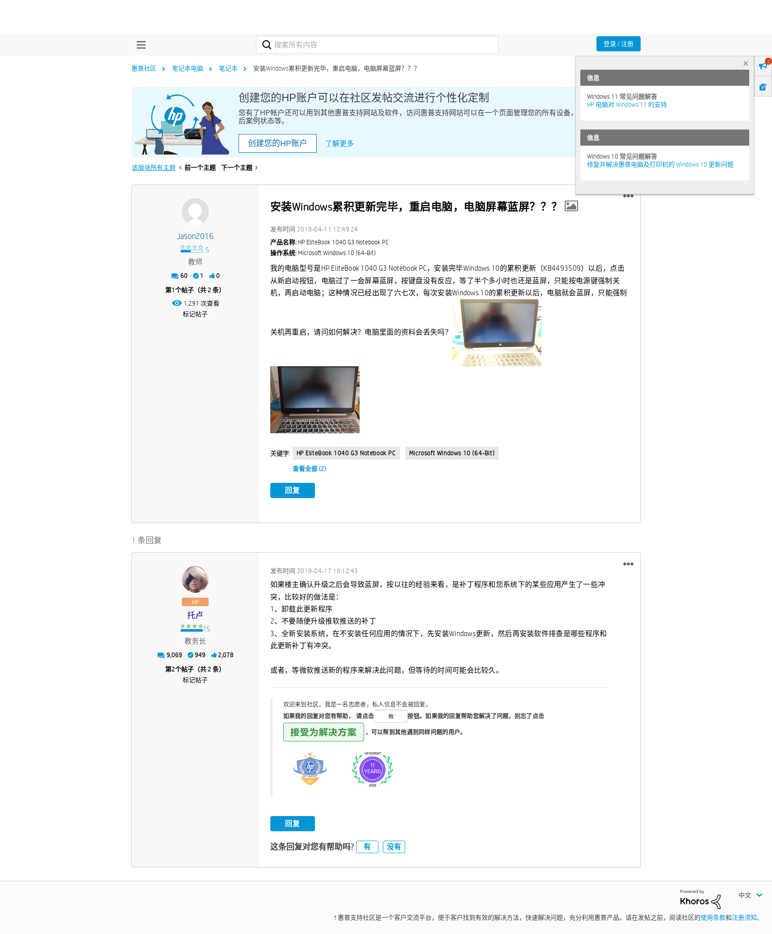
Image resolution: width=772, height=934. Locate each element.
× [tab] (745, 63)
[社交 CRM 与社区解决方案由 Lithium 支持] (700, 899)
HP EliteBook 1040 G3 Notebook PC (346, 453)
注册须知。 (747, 917)
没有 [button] (394, 846)
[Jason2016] (195, 211)
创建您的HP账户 (277, 143)
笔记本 (228, 68)
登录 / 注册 (619, 44)
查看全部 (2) (309, 469)
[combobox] (377, 45)
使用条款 (713, 917)
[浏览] (139, 45)
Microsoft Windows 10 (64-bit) (452, 453)
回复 (292, 490)
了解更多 (339, 143)
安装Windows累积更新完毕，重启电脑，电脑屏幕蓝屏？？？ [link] (336, 68)
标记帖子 (195, 314)
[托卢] (195, 579)
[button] (628, 196)
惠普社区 (143, 68)
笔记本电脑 (187, 68)
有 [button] (367, 846)
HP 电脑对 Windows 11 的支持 (627, 105)
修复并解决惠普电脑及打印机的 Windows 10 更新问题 (660, 164)
